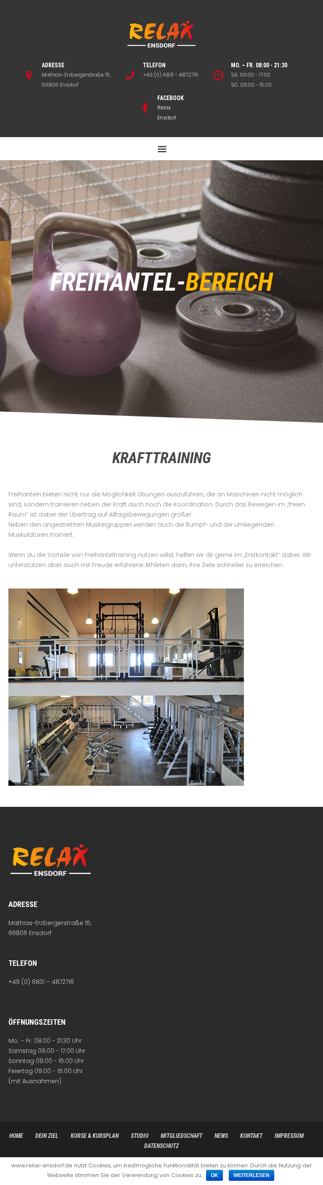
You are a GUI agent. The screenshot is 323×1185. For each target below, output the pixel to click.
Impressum (289, 1135)
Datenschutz (161, 1146)
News (221, 1135)
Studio (139, 1135)
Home (16, 1135)
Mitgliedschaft (181, 1135)
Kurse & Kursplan (95, 1135)
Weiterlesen (251, 1175)
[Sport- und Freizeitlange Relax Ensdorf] (161, 34)
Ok (214, 1175)
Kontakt (251, 1135)
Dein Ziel (46, 1135)
